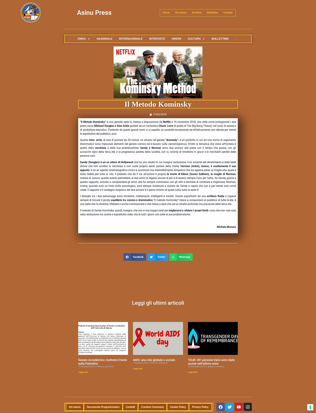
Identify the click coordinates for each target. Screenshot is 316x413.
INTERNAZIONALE (131, 38)
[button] (237, 39)
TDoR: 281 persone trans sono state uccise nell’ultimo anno (211, 361)
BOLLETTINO (220, 38)
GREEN (176, 38)
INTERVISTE (157, 38)
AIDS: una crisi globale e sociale (154, 360)
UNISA (82, 38)
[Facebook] (220, 407)
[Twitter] (229, 407)
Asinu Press (94, 12)
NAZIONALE (104, 38)
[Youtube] (239, 407)
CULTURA (194, 38)
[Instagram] (248, 407)
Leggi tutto (83, 372)
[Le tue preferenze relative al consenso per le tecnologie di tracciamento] (310, 407)
